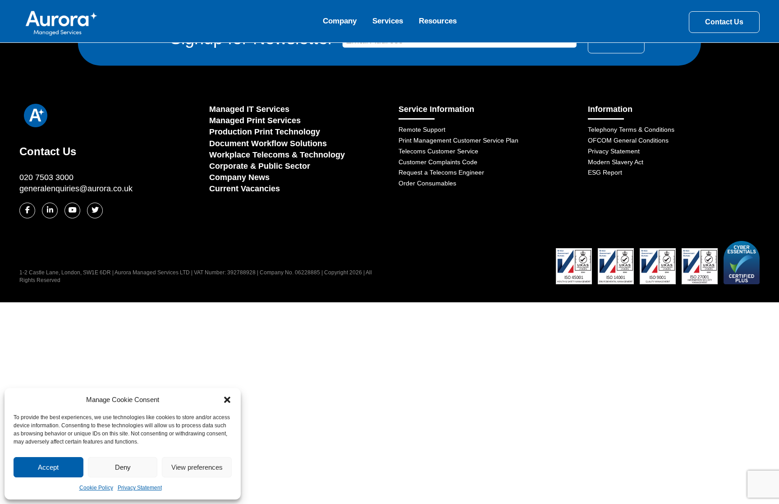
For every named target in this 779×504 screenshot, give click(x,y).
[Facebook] (27, 210)
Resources (438, 21)
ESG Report (605, 172)
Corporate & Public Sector (259, 166)
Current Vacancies (244, 188)
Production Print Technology (264, 131)
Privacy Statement (140, 488)
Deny (123, 467)
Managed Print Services (255, 120)
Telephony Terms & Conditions (631, 129)
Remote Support (422, 129)
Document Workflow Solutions (268, 143)
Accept (48, 467)
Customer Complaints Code (438, 162)
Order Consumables (427, 183)
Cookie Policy (96, 488)
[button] (227, 399)
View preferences (197, 467)
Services (387, 21)
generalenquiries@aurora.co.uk (76, 188)
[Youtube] (72, 210)
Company (340, 21)
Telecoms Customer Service (438, 151)
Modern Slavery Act (615, 162)
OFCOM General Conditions (628, 140)
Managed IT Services (249, 109)
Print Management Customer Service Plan (458, 140)
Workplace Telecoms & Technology (277, 154)
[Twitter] (95, 210)
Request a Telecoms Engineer (441, 172)
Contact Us (724, 22)
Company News (239, 177)
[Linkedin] (50, 210)
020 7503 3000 (46, 177)
